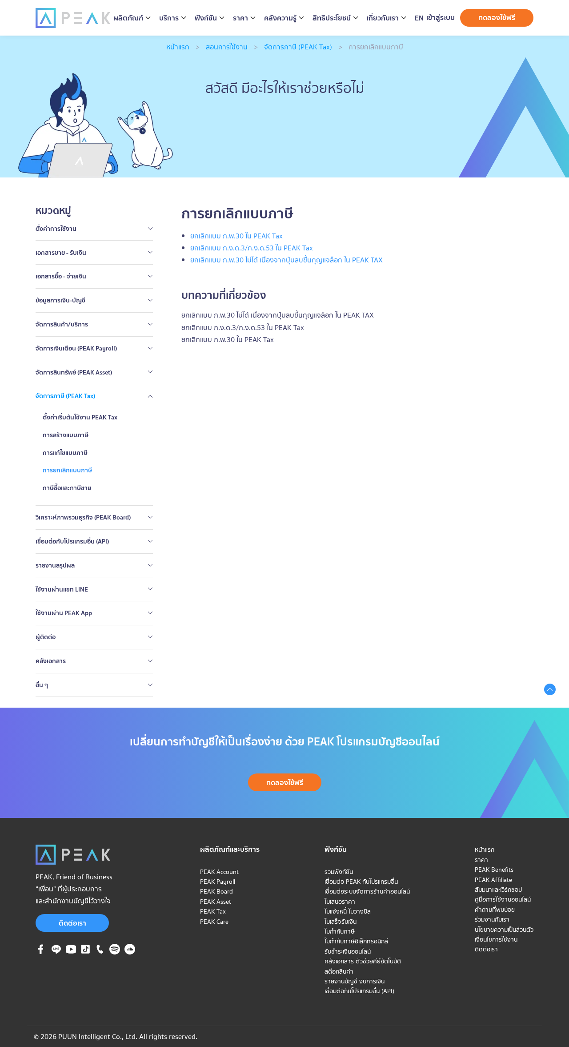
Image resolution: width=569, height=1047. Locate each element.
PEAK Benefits (494, 869)
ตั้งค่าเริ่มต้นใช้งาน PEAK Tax (80, 417)
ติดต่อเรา (72, 923)
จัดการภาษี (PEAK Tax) (298, 46)
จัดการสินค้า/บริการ (62, 324)
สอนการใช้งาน (227, 46)
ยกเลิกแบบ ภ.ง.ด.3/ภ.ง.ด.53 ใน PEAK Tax (242, 327)
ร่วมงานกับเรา (492, 919)
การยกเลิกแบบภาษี (67, 470)
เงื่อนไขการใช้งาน (496, 939)
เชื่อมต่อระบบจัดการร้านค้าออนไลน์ (367, 891)
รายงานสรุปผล (55, 565)
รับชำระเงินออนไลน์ (348, 951)
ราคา (481, 860)
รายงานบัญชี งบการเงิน (355, 981)
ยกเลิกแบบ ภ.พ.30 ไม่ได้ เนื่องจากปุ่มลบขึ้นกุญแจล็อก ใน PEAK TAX (277, 315)
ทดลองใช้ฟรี (496, 17)
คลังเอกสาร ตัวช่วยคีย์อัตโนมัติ (363, 961)
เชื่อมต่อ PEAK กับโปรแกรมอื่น (361, 881)
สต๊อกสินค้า (339, 971)
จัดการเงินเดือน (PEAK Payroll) (76, 348)
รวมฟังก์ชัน (339, 872)
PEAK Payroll (217, 881)
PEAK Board (216, 891)
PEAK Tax (213, 911)
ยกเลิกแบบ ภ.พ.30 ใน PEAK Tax (227, 339)
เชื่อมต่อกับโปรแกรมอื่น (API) (72, 541)
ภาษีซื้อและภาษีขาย (67, 488)
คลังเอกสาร (51, 661)
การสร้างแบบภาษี (65, 435)
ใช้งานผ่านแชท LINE (62, 589)
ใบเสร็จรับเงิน (341, 921)
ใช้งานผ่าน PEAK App (64, 613)
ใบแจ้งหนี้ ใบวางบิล (348, 911)
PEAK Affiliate (493, 880)
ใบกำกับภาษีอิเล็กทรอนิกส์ (356, 941)
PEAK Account (219, 872)
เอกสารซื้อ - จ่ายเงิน (61, 276)
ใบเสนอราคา (340, 901)
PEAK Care (214, 921)
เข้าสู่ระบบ (440, 17)
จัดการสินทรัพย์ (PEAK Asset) (74, 372)
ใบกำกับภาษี (340, 931)
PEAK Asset (215, 901)
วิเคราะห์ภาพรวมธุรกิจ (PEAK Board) (83, 517)
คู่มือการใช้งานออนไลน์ (503, 899)
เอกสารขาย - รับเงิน (61, 253)
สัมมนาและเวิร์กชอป (498, 889)
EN (419, 18)
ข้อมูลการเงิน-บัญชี (60, 300)
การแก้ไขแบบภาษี (65, 453)
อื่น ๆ (42, 685)
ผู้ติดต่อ (46, 637)
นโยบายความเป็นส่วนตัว (504, 929)
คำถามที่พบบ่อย (495, 909)
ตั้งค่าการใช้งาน (56, 229)
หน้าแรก (177, 46)
